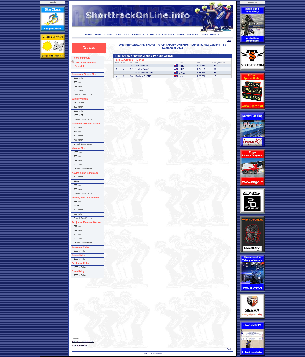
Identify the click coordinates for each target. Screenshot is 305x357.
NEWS (98, 34)
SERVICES (192, 34)
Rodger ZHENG (143, 76)
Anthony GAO (142, 65)
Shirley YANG (142, 69)
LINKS (204, 34)
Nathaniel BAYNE (144, 72)
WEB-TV (214, 34)
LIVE (126, 34)
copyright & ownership (152, 354)
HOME (88, 34)
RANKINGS (138, 34)
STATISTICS (153, 34)
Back (229, 40)
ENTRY (180, 34)
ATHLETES (168, 34)
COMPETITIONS (112, 34)
